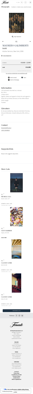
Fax (13, 346)
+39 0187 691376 (18, 365)
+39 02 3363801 (18, 345)
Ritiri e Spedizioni (16, 379)
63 (2, 260)
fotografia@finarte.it (6, 128)
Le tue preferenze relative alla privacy (17, 389)
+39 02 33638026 (5, 130)
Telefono (13, 345)
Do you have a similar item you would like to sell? (16, 73)
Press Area (16, 373)
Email (14, 348)
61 (2, 194)
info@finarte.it (17, 348)
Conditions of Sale (16, 374)
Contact (16, 371)
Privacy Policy (16, 376)
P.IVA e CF (14, 335)
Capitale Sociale (14, 338)
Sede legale (14, 332)
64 (2, 294)
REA (14, 337)
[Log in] (25, 2)
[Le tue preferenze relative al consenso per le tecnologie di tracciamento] (7, 391)
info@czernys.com (17, 368)
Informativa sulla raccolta (9, 392)
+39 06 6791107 (18, 355)
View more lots (16, 310)
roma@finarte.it (18, 358)
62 (2, 228)
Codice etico (16, 378)
